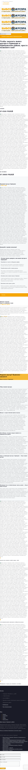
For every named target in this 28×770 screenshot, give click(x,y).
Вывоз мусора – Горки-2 (8, 750)
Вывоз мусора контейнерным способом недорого (12, 749)
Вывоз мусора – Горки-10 (8, 747)
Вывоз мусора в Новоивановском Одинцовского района (14, 740)
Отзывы (4, 718)
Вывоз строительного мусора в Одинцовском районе (13, 742)
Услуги (4, 717)
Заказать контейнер (7, 743)
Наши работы (5, 719)
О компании (5, 715)
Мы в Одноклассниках (7, 706)
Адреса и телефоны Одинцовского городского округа (10, 730)
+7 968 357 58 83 (6, 2)
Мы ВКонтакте (5, 704)
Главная (4, 714)
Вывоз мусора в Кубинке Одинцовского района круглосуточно (15, 741)
